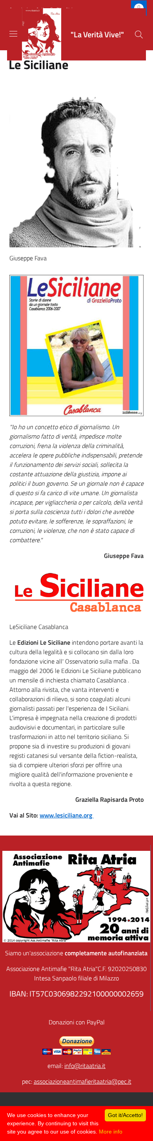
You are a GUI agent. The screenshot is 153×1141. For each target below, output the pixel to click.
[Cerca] (139, 34)
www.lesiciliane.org (67, 815)
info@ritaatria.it (85, 1065)
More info (110, 1131)
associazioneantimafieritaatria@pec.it (82, 1081)
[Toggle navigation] (13, 33)
